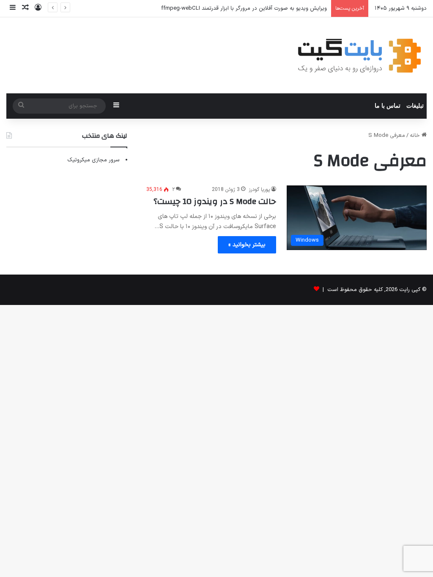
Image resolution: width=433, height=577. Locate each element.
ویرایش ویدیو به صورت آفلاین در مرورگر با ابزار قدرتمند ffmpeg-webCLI (244, 8)
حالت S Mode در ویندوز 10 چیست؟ (214, 201)
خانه (416, 135)
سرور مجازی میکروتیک (93, 160)
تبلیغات (415, 106)
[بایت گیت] (360, 55)
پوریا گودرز (259, 189)
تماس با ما (387, 106)
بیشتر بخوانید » (247, 244)
